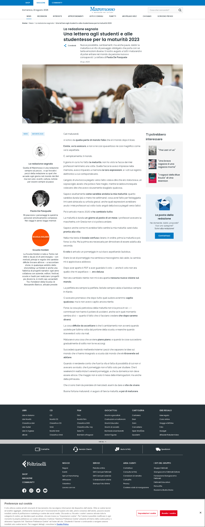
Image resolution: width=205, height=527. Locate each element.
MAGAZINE (41, 3)
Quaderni (136, 435)
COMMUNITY (57, 3)
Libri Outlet (26, 427)
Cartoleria (136, 415)
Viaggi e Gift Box (166, 423)
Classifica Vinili (56, 435)
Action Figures (111, 435)
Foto (161, 427)
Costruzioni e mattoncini (115, 419)
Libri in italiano (28, 415)
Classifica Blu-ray (85, 427)
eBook (24, 435)
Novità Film (81, 419)
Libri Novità (26, 419)
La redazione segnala (41, 163)
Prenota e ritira (99, 468)
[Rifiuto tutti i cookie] (200, 513)
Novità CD (54, 419)
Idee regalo (164, 415)
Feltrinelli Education (162, 482)
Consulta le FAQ (130, 472)
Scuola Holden (40, 250)
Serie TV (80, 431)
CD (51, 415)
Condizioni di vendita (132, 476)
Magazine (27, 478)
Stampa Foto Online (101, 483)
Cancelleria (137, 427)
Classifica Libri (28, 423)
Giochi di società (112, 427)
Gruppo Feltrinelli (161, 468)
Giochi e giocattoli (112, 415)
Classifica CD (55, 423)
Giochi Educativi (112, 423)
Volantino (66, 483)
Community (28, 482)
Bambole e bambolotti (114, 431)
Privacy (126, 483)
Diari (134, 419)
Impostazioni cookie (147, 513)
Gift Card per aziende (102, 476)
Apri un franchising (70, 476)
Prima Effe (158, 486)
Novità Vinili (54, 431)
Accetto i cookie (169, 513)
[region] (102, 513)
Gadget (163, 431)
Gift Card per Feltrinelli (102, 472)
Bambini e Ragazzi (85, 435)
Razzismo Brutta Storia (163, 490)
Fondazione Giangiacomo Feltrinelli (165, 477)
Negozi (65, 468)
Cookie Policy (63, 524)
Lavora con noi (68, 487)
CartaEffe (127, 479)
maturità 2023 (37, 134)
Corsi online (165, 419)
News (26, 134)
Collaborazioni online (102, 479)
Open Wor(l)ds (138, 431)
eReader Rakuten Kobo (169, 435)
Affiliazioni (66, 479)
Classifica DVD (83, 423)
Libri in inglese (28, 431)
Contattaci (164, 235)
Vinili (52, 427)
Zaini (134, 423)
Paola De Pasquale (40, 211)
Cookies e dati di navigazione (136, 487)
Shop (24, 474)
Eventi (64, 472)
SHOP (28, 3)
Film (79, 415)
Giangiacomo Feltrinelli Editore (167, 472)
